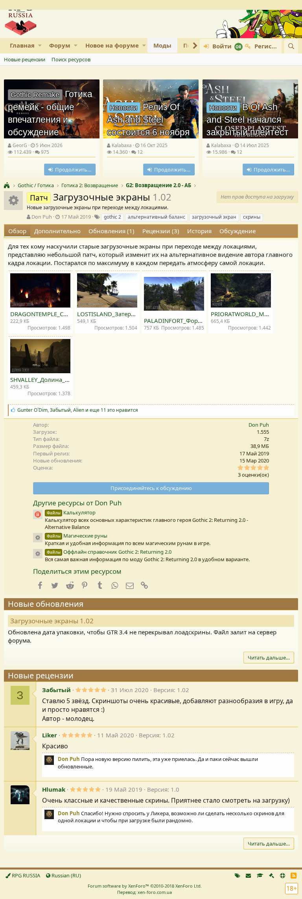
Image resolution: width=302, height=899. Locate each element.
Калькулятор (71, 512)
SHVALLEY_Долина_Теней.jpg (51, 379)
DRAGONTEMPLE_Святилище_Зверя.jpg (66, 314)
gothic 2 (112, 217)
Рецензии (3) (160, 231)
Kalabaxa (122, 145)
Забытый (56, 690)
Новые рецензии (24, 59)
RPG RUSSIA (25, 875)
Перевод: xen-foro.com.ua (144, 892)
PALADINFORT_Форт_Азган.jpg (187, 320)
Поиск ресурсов (71, 59)
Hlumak (53, 789)
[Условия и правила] (260, 875)
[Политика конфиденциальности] (271, 875)
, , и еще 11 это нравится (77, 410)
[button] (40, 45)
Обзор (17, 231)
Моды (162, 45)
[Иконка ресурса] (37, 537)
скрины (251, 217)
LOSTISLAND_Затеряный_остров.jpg (128, 314)
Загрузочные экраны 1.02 (52, 620)
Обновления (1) (111, 231)
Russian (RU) (65, 875)
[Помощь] (282, 875)
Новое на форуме (112, 45)
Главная (22, 45)
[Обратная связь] (248, 875)
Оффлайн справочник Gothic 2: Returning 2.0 (109, 551)
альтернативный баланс (156, 217)
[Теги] (237, 875)
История (199, 231)
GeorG (20, 145)
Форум (59, 45)
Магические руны (77, 535)
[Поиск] (291, 46)
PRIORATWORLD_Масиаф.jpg (251, 314)
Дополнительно (57, 231)
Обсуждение (237, 231)
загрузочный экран (214, 217)
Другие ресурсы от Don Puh (77, 502)
